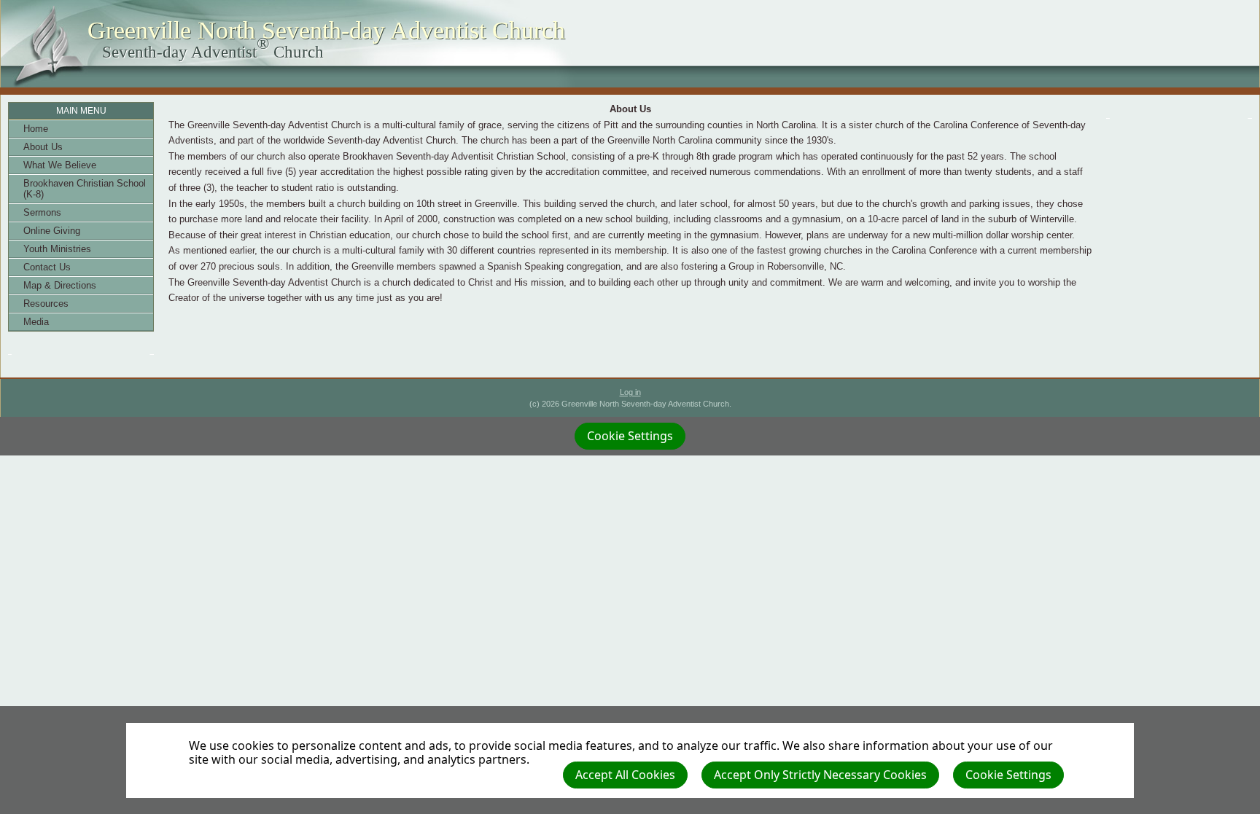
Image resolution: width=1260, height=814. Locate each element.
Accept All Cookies (625, 775)
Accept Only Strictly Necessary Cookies (820, 775)
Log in (630, 392)
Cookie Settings (1008, 775)
